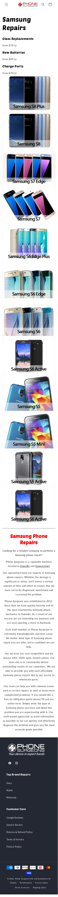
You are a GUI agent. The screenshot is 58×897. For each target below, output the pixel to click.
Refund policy (26, 883)
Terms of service (22, 887)
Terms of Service (15, 839)
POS (31, 879)
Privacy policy (41, 883)
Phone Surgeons (22, 879)
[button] (6, 4)
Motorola (11, 797)
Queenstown (42, 566)
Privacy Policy (13, 846)
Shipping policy (39, 887)
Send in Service (14, 825)
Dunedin (25, 566)
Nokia (9, 790)
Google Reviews (14, 817)
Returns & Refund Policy (19, 832)
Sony (9, 783)
